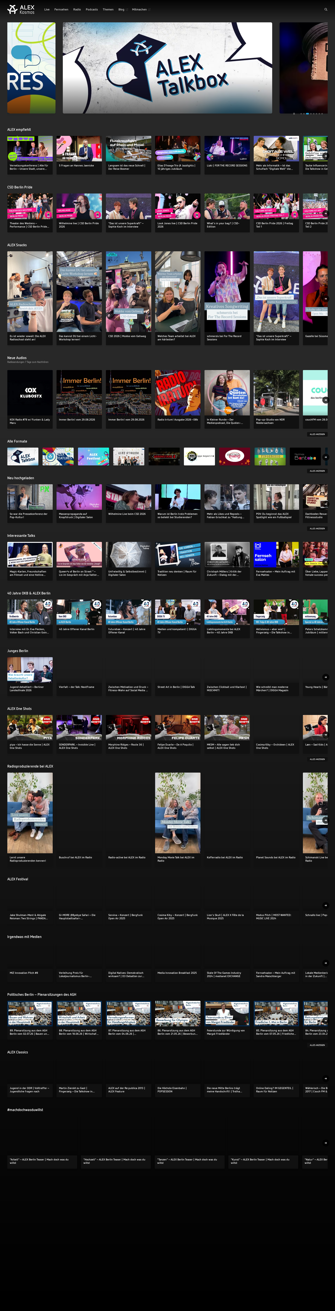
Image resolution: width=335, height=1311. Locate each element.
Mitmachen (139, 9)
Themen (108, 9)
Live (47, 9)
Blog (121, 9)
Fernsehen (61, 9)
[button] (326, 9)
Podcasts (92, 9)
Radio (77, 9)
